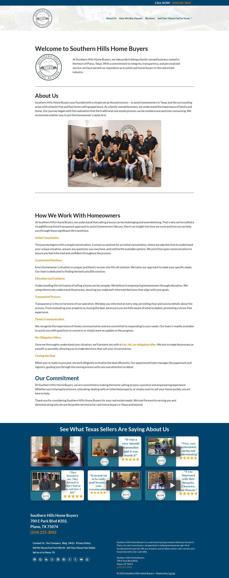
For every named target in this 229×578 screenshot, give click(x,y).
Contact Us (39, 543)
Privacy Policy (83, 543)
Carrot (171, 573)
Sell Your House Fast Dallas (81, 547)
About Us (111, 18)
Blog (64, 543)
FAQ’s (71, 543)
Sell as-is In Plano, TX (44, 552)
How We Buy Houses (131, 18)
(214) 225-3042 (124, 567)
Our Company (53, 543)
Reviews (150, 18)
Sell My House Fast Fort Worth (49, 547)
